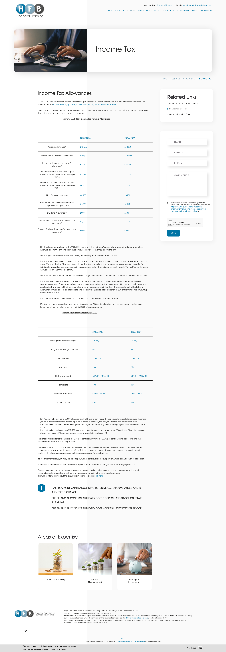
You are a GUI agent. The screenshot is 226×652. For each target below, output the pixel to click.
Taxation (190, 79)
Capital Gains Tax (179, 114)
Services (131, 11)
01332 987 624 (164, 5)
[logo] (30, 10)
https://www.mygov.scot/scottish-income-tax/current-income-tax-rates (84, 105)
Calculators (144, 11)
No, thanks (191, 648)
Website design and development (131, 641)
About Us (119, 11)
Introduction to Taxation (183, 103)
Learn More (61, 649)
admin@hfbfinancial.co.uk (197, 5)
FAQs (156, 11)
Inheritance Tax (178, 109)
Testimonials (183, 11)
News (194, 11)
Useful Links (168, 11)
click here (98, 476)
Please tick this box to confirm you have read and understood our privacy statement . (190, 207)
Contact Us (206, 11)
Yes (200, 648)
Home (109, 11)
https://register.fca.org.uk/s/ (137, 618)
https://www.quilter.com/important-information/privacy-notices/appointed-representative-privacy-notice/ (188, 209)
